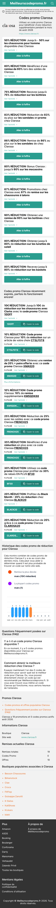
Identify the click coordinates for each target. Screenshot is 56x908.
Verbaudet (7, 861)
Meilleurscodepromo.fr (28, 3)
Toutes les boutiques (12, 870)
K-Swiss (9, 801)
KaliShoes (10, 805)
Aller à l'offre (23, 55)
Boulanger (7, 842)
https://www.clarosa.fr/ (29, 34)
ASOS (5, 833)
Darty (5, 851)
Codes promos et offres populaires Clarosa (27, 705)
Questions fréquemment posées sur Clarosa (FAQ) (28, 711)
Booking (6, 838)
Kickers (9, 810)
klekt (7, 814)
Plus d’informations (12, 382)
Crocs (8, 787)
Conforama (8, 847)
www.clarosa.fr (29, 737)
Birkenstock (11, 778)
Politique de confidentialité (9, 885)
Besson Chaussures (15, 773)
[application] (28, 607)
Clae (7, 782)
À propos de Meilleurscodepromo (38, 830)
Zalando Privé (9, 865)
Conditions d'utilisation (14, 891)
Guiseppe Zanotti (14, 796)
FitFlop (8, 791)
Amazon (6, 829)
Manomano (7, 856)
